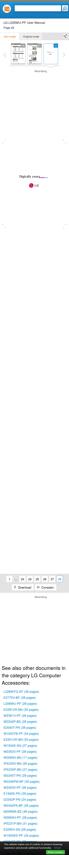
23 (22, 579)
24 (29, 579)
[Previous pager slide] (5, 55)
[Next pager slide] (64, 55)
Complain (47, 587)
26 (44, 579)
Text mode (10, 36)
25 (37, 579)
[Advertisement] (34, 103)
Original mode (31, 36)
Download (24, 587)
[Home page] (7, 9)
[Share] (65, 36)
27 (52, 579)
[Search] (65, 8)
